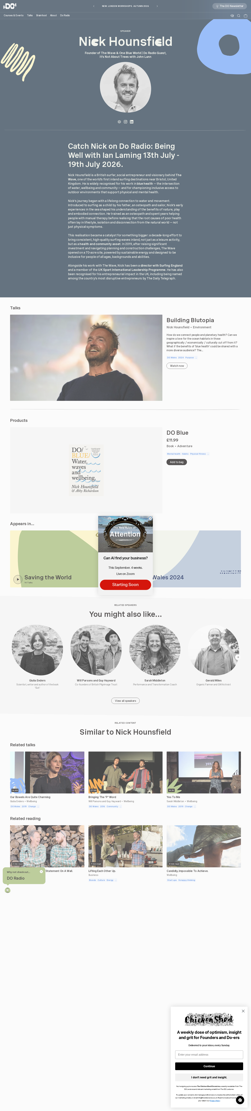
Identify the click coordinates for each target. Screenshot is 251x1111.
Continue (209, 1066)
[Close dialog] (150, 518)
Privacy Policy (215, 1101)
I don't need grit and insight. (209, 1077)
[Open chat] (240, 1100)
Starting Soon (125, 585)
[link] (125, 534)
